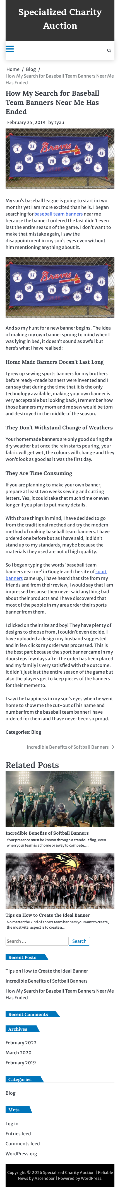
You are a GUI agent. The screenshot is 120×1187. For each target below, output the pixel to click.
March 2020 (19, 1052)
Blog (36, 732)
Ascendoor (45, 1178)
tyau (59, 122)
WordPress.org (21, 1153)
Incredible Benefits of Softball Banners (47, 833)
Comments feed (23, 1143)
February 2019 (21, 1062)
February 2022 (21, 1042)
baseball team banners (58, 214)
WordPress (91, 1178)
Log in (12, 1123)
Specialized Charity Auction (60, 19)
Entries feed (18, 1133)
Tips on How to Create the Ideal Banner (48, 915)
